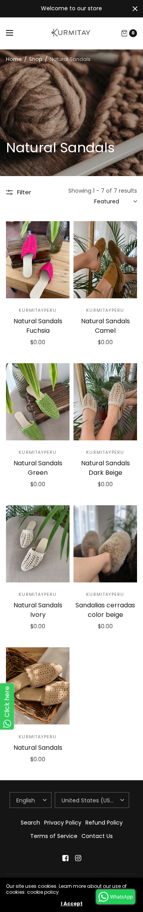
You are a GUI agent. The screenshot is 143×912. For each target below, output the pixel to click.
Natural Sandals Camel (105, 326)
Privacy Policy (62, 823)
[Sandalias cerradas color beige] (105, 543)
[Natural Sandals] (38, 685)
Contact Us (97, 836)
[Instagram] (77, 858)
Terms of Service (53, 836)
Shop (36, 59)
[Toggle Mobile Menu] (14, 33)
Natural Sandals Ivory (38, 610)
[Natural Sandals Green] (38, 401)
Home (14, 59)
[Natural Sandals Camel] (105, 259)
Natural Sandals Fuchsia (38, 326)
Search (30, 823)
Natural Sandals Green (38, 468)
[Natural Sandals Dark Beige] (105, 401)
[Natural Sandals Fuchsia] (38, 259)
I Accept (72, 903)
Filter (24, 192)
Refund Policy (104, 823)
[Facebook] (65, 858)
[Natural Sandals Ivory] (38, 543)
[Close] (135, 9)
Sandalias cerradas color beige (105, 610)
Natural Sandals (38, 747)
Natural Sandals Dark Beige (105, 468)
